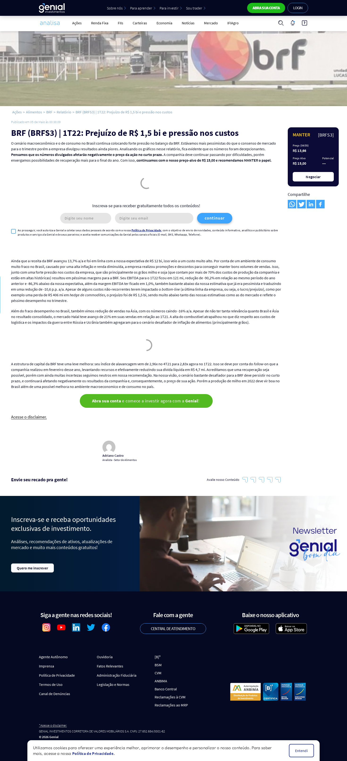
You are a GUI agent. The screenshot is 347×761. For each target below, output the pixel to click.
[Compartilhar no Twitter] (301, 204)
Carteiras (140, 23)
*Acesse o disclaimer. (53, 725)
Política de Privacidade (146, 230)
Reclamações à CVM (170, 697)
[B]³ (158, 656)
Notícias (188, 23)
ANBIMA (161, 681)
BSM (158, 664)
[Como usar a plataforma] (304, 23)
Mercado (211, 23)
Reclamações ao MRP (171, 705)
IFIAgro (233, 23)
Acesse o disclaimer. (29, 417)
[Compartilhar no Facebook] (320, 204)
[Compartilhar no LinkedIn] (311, 204)
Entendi (301, 750)
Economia (164, 23)
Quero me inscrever (32, 568)
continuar (215, 218)
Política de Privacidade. (93, 753)
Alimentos (34, 112)
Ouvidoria (105, 656)
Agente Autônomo (53, 656)
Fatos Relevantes (110, 666)
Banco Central (166, 689)
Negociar (313, 176)
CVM (158, 673)
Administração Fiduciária (116, 675)
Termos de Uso (51, 684)
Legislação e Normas (113, 684)
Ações (77, 23)
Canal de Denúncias (54, 693)
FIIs (120, 23)
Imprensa (46, 666)
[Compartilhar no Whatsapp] (292, 204)
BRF (49, 112)
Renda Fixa (99, 23)
